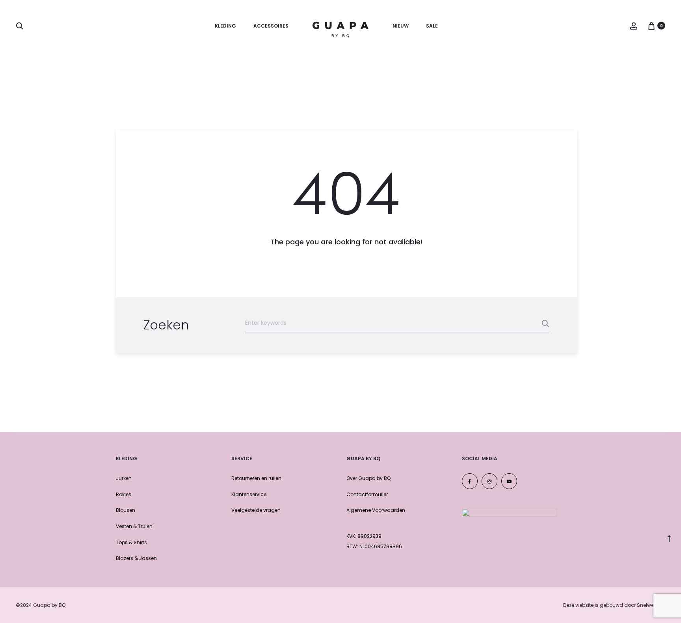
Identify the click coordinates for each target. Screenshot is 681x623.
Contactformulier (367, 494)
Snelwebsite (651, 605)
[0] (651, 26)
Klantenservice (248, 494)
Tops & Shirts (131, 542)
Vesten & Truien (134, 526)
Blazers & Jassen (136, 558)
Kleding (225, 25)
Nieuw (401, 25)
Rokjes (123, 494)
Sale (432, 25)
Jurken (124, 478)
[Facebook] (470, 481)
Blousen (125, 510)
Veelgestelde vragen (256, 510)
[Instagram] (489, 481)
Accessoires (270, 25)
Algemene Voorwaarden (375, 510)
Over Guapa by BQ (368, 478)
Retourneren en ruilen (256, 478)
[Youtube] (509, 481)
